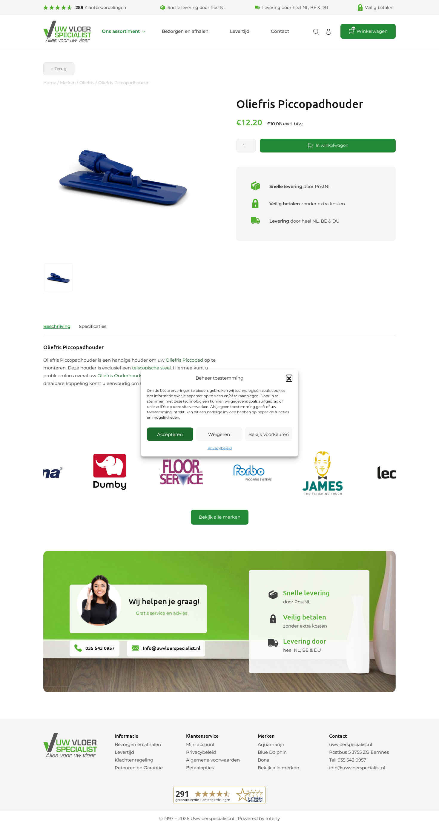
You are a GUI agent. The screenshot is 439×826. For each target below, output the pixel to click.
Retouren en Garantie (139, 767)
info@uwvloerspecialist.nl (357, 767)
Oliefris (86, 82)
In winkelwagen (332, 145)
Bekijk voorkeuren (268, 434)
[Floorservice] (172, 473)
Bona (263, 760)
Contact (280, 31)
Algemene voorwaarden (213, 760)
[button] (289, 378)
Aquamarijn (271, 744)
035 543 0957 (99, 648)
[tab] (56, 326)
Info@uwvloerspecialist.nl (171, 648)
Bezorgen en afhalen (185, 31)
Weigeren (219, 434)
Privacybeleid (220, 448)
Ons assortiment (121, 31)
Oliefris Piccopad (184, 360)
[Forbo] (242, 473)
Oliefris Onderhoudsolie (123, 375)
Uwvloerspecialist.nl (212, 818)
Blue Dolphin (272, 752)
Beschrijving (56, 326)
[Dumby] (101, 473)
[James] (313, 473)
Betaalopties (200, 767)
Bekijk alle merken (219, 517)
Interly (272, 818)
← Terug (59, 68)
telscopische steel (151, 368)
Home (49, 82)
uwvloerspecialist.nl (350, 744)
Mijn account (200, 744)
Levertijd (239, 31)
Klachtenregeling (134, 760)
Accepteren (170, 434)
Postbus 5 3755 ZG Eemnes (359, 752)
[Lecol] (383, 473)
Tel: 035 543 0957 (347, 760)
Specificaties (92, 326)
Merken (68, 82)
